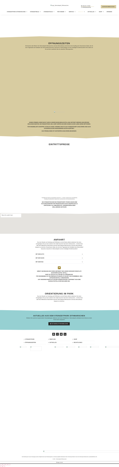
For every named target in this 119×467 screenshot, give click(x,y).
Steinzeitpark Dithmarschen (16, 11)
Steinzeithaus (48, 11)
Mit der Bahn (40, 258)
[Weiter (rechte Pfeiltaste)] (4, 466)
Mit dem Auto (40, 254)
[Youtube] (61, 334)
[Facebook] (53, 334)
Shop (100, 11)
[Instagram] (57, 334)
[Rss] (65, 334)
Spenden (109, 11)
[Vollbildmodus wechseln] (4, 464)
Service (71, 11)
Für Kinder (60, 11)
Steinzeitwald (34, 11)
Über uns (52, 339)
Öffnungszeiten (30, 342)
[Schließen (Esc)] (9, 464)
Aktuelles (91, 11)
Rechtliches (78, 342)
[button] (59, 254)
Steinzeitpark (30, 339)
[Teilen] (6, 464)
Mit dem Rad (39, 261)
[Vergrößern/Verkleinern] (1, 464)
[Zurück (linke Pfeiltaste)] (1, 466)
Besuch (80, 11)
